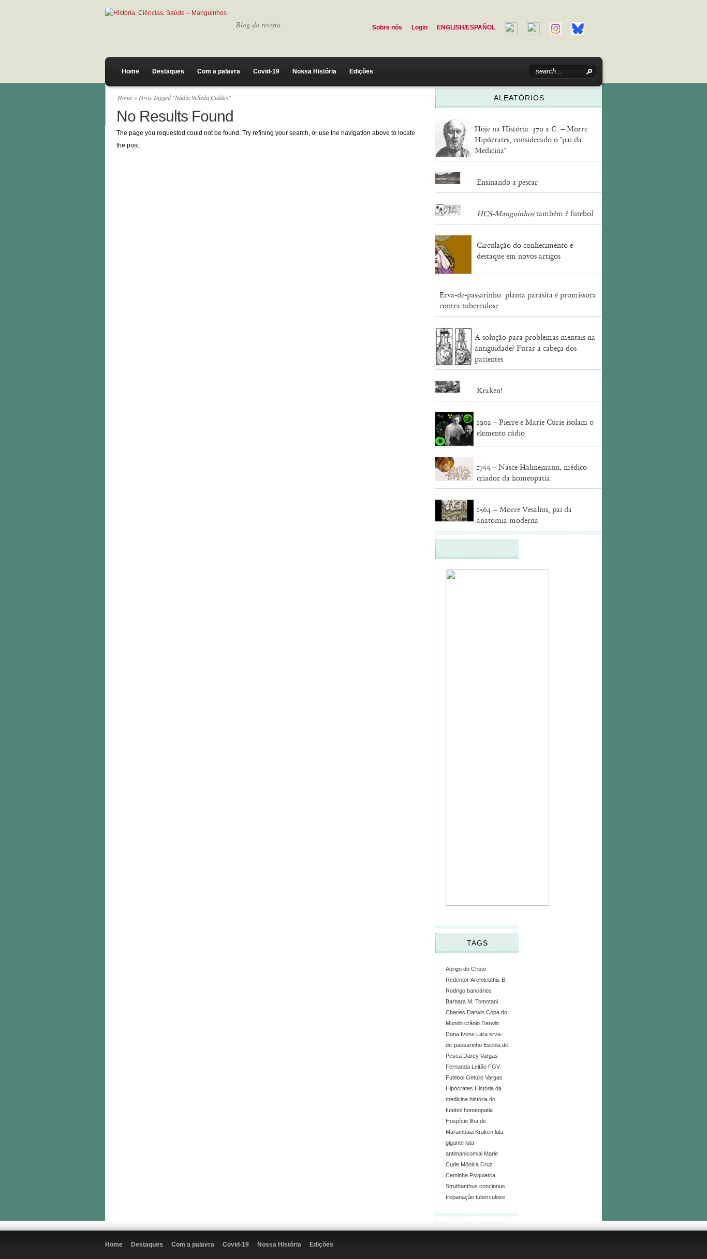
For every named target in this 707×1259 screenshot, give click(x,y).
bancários (479, 990)
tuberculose (490, 1197)
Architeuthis (485, 980)
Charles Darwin (465, 1012)
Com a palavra (218, 71)
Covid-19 (266, 71)
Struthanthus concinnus (475, 1186)
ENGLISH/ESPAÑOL (466, 27)
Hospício (457, 1121)
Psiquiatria (482, 1175)
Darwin (490, 1023)
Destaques (168, 71)
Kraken (484, 1132)
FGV (494, 1066)
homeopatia (478, 1110)
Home (130, 71)
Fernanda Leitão (466, 1066)
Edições (361, 71)
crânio (472, 1023)
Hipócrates (459, 1088)
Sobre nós (387, 27)
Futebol (455, 1077)
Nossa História (314, 71)
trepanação (460, 1197)
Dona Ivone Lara (467, 1034)
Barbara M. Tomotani (472, 1001)
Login (419, 27)
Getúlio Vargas (484, 1077)
